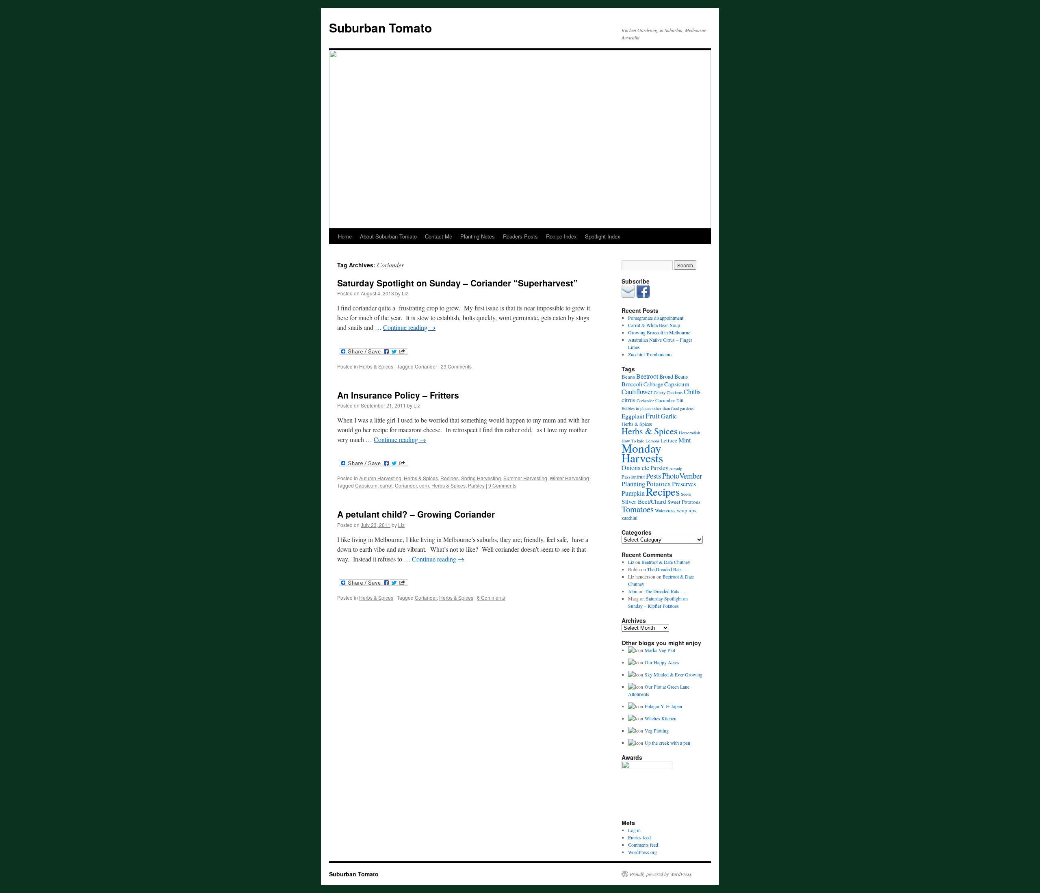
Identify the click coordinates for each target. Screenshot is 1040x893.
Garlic (669, 416)
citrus (628, 400)
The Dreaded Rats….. (668, 569)
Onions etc (635, 467)
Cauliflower (637, 391)
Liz (405, 293)
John (632, 591)
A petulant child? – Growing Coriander (416, 514)
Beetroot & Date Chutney (665, 562)
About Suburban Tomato (388, 236)
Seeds (686, 494)
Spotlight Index (602, 236)
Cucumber (665, 400)
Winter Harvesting (569, 478)
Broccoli (632, 384)
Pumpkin (633, 493)
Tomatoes (638, 509)
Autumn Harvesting (380, 478)
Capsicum (366, 485)
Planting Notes (477, 236)
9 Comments (502, 485)
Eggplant (633, 416)
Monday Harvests (642, 453)
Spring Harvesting (481, 478)
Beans (628, 376)
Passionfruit (633, 476)
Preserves (684, 483)
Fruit (653, 415)
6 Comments (491, 597)
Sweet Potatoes (683, 501)
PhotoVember (682, 475)
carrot (386, 485)
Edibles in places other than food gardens (657, 408)
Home (345, 236)
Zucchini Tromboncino (650, 354)
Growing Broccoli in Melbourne (659, 332)
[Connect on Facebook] (643, 296)
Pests (653, 476)
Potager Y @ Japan (663, 706)
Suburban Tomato (380, 27)
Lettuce (669, 440)
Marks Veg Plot (660, 650)
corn (424, 485)
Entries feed (639, 837)
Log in (634, 830)
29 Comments (456, 366)
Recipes (449, 478)
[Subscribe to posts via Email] (628, 296)
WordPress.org (642, 852)
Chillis (692, 391)
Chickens (674, 392)
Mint (684, 440)
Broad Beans (673, 376)
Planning (633, 483)
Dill (679, 400)
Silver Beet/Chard (644, 501)
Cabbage (653, 384)
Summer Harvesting (525, 478)
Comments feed (643, 844)
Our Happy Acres (662, 662)
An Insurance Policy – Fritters (398, 395)
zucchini (629, 517)
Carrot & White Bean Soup (654, 325)
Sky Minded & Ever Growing (673, 674)
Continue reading (409, 327)
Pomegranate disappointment (655, 317)
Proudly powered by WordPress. (661, 874)
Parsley (476, 485)
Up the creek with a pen (667, 742)
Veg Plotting (657, 730)
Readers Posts (520, 236)
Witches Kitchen (660, 718)
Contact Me (438, 236)
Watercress (665, 510)
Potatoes (658, 483)
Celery (659, 392)
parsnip (676, 468)
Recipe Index (561, 236)
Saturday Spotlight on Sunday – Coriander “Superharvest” (457, 283)
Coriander (426, 366)
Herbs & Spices (376, 366)
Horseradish (689, 433)
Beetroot (647, 376)
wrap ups (686, 510)
